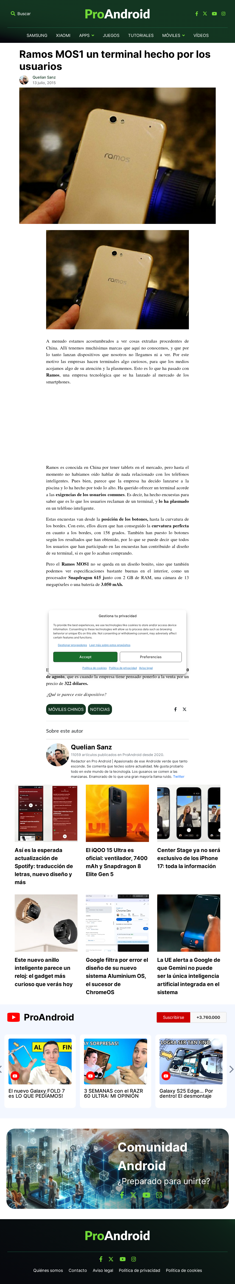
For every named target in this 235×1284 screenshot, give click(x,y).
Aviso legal (146, 668)
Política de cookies (94, 668)
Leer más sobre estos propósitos (109, 645)
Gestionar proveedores (72, 645)
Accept (85, 657)
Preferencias (151, 657)
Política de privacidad (123, 668)
